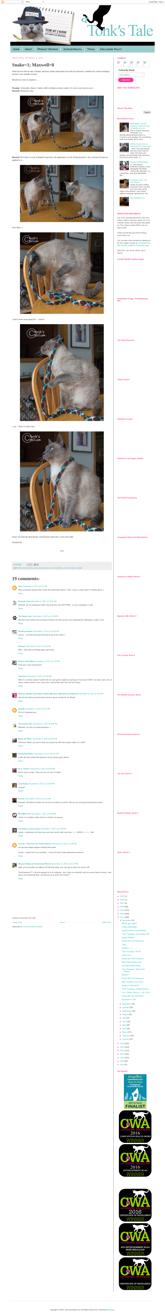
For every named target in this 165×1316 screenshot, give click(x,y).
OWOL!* (125, 975)
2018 (122, 914)
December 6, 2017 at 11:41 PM (38, 799)
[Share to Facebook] (35, 564)
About (28, 49)
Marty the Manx (25, 739)
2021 (122, 903)
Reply (20, 593)
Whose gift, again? (129, 923)
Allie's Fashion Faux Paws (132, 982)
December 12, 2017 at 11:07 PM (65, 864)
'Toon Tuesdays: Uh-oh (131, 951)
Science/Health (72, 49)
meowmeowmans (25, 754)
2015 (122, 1047)
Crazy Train (126, 955)
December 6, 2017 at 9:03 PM (42, 769)
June (124, 1021)
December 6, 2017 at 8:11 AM (35, 586)
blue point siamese (41, 568)
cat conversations (56, 568)
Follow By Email (126, 70)
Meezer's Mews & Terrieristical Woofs (34, 864)
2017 (122, 917)
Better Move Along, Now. (132, 962)
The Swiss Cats (25, 616)
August (125, 1014)
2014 (122, 1050)
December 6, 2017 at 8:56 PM (45, 739)
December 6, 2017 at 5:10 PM (91, 694)
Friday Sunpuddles (129, 927)
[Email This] (28, 564)
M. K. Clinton (24, 769)
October (125, 1007)
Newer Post (17, 922)
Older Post (106, 922)
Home (16, 49)
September (127, 1011)
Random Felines (25, 631)
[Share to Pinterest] (37, 564)
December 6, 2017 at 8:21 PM (38, 709)
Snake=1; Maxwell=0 (130, 985)
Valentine (22, 676)
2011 (122, 1061)
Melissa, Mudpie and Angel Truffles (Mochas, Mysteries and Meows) (48, 694)
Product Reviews (48, 49)
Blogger (111, 1310)
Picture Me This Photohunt (132, 941)
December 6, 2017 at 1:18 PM (38, 646)
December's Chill (129, 999)
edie (20, 586)
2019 (122, 910)
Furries (21, 799)
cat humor (67, 568)
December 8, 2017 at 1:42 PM (64, 844)
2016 (122, 1044)
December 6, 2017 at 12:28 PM (45, 616)
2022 (122, 900)
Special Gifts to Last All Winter (134, 930)
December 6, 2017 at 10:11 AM (44, 601)
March (125, 1032)
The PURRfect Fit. (137, 198)
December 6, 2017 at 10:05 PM (42, 784)
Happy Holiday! (128, 937)
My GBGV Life (24, 814)
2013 (122, 1054)
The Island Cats (25, 724)
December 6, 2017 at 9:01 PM (46, 754)
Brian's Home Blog (26, 661)
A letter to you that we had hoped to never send (140, 145)
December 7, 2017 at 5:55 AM (43, 814)
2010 (122, 1065)
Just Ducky (23, 784)
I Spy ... (125, 944)
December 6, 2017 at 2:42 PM (47, 661)
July (124, 1018)
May (124, 1025)
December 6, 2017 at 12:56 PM (46, 631)
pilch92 (21, 709)
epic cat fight (77, 568)
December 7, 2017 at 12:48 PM (53, 829)
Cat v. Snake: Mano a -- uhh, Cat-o (136, 992)
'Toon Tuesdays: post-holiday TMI (135, 934)
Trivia (91, 49)
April (124, 1028)
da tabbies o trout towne (29, 829)
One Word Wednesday (131, 965)
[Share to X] (32, 564)
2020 (122, 907)
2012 (122, 1058)
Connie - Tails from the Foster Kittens (34, 844)
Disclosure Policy (110, 49)
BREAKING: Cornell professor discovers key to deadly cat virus (140, 126)
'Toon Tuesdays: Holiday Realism (135, 989)
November (126, 1004)
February (126, 1036)
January (125, 1039)
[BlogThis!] (30, 564)
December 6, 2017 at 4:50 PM (39, 676)
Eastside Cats (24, 601)
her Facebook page (141, 245)
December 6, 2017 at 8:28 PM (45, 724)
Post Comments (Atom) (32, 927)
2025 (122, 896)
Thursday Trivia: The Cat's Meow (138, 181)
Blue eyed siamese (26, 568)
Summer (21, 646)
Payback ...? (127, 948)
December (126, 920)
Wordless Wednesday (139, 162)
